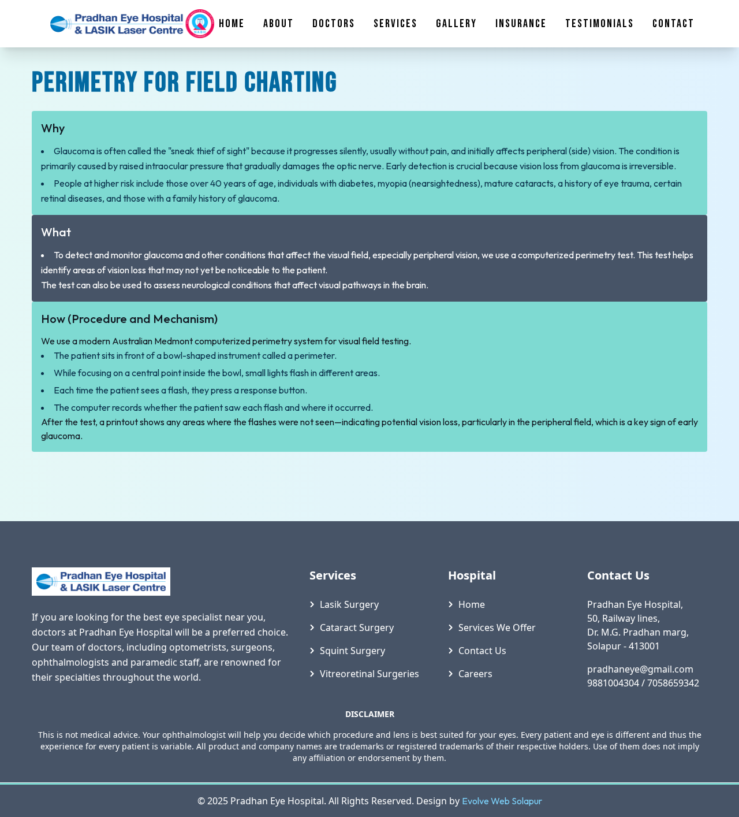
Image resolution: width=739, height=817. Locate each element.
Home (232, 24)
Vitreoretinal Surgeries (369, 673)
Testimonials (599, 24)
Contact (673, 24)
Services (395, 24)
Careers (475, 673)
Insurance (521, 24)
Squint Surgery (352, 650)
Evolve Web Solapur (502, 801)
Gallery (456, 24)
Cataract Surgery (357, 627)
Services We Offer (497, 627)
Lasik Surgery (349, 604)
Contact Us (482, 650)
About (278, 24)
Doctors (333, 24)
